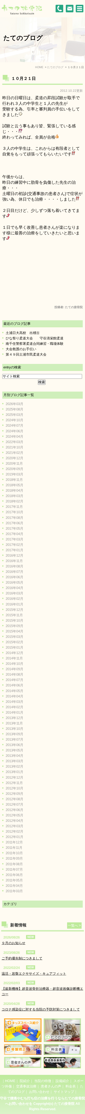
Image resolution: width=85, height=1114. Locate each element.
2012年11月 (14, 783)
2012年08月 (14, 799)
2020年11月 (14, 463)
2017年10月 (14, 512)
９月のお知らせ (13, 943)
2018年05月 (14, 485)
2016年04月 (14, 588)
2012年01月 (14, 837)
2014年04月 (14, 696)
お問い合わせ (39, 1092)
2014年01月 (14, 712)
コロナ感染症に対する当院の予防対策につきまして (41, 1009)
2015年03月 (14, 637)
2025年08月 (14, 409)
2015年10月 (14, 620)
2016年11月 (14, 561)
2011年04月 (14, 886)
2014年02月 (14, 707)
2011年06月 (14, 875)
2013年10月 (14, 729)
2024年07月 (14, 425)
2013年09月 (14, 734)
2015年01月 (14, 647)
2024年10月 (14, 420)
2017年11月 (14, 507)
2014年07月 (14, 680)
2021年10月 (14, 447)
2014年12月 (14, 653)
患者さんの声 (51, 1086)
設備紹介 (62, 1081)
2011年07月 (14, 869)
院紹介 (25, 1081)
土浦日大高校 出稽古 (23, 333)
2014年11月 (14, 658)
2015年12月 (14, 610)
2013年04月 (14, 756)
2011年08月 (14, 864)
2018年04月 (14, 490)
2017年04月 (14, 534)
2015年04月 (14, 631)
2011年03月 (14, 891)
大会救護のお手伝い (21, 349)
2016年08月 (14, 566)
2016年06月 (14, 577)
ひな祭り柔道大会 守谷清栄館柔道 (34, 338)
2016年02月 (14, 599)
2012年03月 (14, 826)
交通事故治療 (26, 1086)
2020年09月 (14, 469)
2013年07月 (14, 739)
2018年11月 (14, 480)
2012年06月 (14, 810)
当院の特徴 (42, 1081)
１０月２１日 (23, 78)
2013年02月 (14, 766)
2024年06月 (14, 431)
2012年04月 (14, 821)
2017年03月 (14, 539)
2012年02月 (14, 831)
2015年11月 (14, 615)
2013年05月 (14, 750)
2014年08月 (14, 674)
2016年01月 (14, 604)
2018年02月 (14, 501)
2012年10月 (14, 788)
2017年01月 (14, 550)
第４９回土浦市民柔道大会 (26, 354)
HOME (10, 1081)
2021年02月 (14, 453)
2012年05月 (14, 815)
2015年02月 (14, 642)
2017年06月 (14, 523)
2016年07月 (14, 572)
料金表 (71, 1086)
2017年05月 (14, 528)
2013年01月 (14, 772)
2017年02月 (14, 545)
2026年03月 (14, 404)
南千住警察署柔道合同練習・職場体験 (34, 343)
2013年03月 (14, 761)
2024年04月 (14, 436)
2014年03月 (14, 702)
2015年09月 (14, 626)
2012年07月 (14, 804)
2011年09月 (14, 858)
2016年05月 (14, 582)
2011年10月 (14, 853)
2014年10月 (14, 664)
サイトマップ (64, 1092)
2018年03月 (14, 496)
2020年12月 (14, 458)
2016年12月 (14, 555)
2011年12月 (14, 842)
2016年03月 (14, 593)
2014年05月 (14, 691)
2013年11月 (14, 723)
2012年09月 (14, 794)
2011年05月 (14, 880)
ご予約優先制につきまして (22, 958)
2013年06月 (14, 745)
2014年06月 (14, 685)
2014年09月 (14, 669)
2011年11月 (14, 848)
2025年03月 (14, 415)
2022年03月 (14, 442)
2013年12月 (14, 718)
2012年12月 (14, 777)
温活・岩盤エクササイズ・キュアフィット (34, 973)
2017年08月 (14, 518)
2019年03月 (14, 474)
